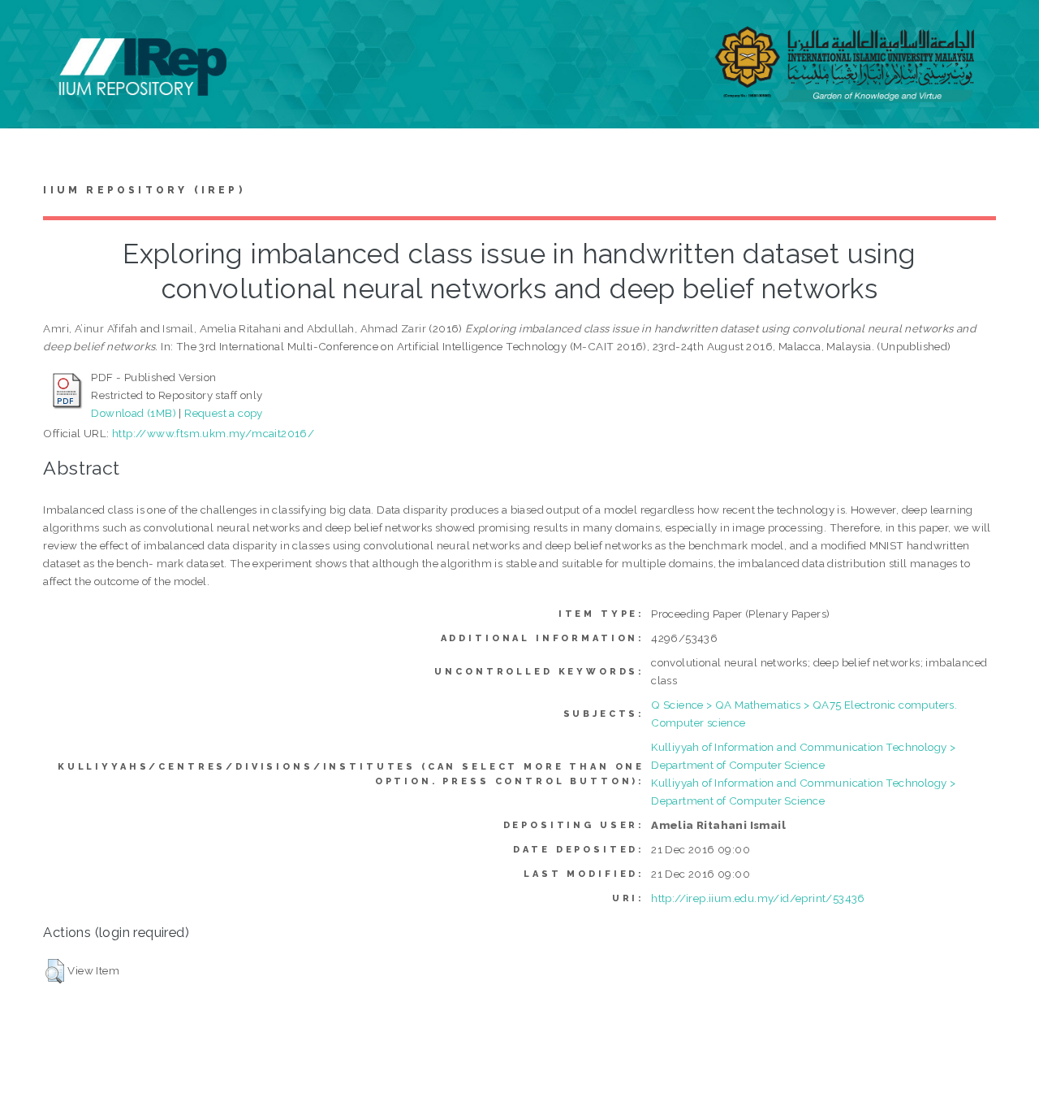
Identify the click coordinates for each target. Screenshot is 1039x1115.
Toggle (29, 30)
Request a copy (223, 412)
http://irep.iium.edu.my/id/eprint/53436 (758, 898)
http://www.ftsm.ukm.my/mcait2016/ (213, 433)
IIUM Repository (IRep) (143, 190)
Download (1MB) (133, 412)
